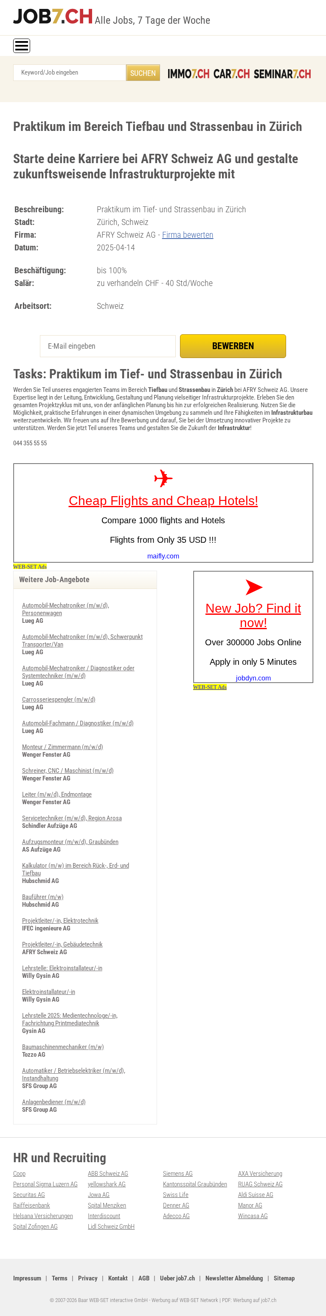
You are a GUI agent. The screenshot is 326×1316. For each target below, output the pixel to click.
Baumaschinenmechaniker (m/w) (63, 1047)
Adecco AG (176, 1216)
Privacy (88, 1278)
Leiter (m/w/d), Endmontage (57, 794)
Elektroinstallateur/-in (48, 992)
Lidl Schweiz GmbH (111, 1226)
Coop (19, 1173)
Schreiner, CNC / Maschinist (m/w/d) (68, 771)
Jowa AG (99, 1195)
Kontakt (118, 1278)
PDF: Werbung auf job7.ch (249, 1300)
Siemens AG (178, 1173)
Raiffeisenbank (31, 1205)
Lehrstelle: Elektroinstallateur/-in (62, 968)
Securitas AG (29, 1195)
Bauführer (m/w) (43, 897)
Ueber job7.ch (177, 1278)
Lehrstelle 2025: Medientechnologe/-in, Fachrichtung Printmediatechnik (70, 1019)
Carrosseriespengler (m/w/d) (59, 699)
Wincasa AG (253, 1216)
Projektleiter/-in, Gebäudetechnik (62, 944)
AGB (143, 1278)
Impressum (27, 1278)
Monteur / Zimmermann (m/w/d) (62, 747)
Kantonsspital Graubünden (195, 1184)
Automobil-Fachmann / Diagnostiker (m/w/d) (78, 723)
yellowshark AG (107, 1184)
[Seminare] (282, 73)
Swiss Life (175, 1195)
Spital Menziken (107, 1205)
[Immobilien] (188, 73)
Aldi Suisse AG (255, 1195)
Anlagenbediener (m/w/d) (54, 1102)
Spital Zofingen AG (35, 1226)
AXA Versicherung (260, 1173)
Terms (59, 1278)
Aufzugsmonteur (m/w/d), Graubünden (70, 842)
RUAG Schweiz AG (260, 1184)
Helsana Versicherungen (43, 1216)
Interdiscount (104, 1216)
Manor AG (250, 1205)
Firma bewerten (188, 235)
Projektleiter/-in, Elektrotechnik (60, 921)
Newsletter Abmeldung (234, 1278)
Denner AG (176, 1205)
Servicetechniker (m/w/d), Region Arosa (72, 818)
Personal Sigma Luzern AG (45, 1184)
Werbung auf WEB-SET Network (185, 1300)
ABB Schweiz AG (108, 1173)
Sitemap (284, 1278)
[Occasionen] (232, 73)
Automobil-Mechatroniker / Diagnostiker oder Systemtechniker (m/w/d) (78, 672)
